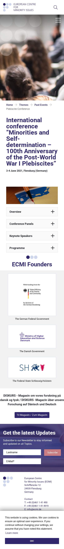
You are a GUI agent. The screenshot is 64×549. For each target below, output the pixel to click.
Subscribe (52, 452)
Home (9, 104)
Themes (23, 104)
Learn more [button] (11, 533)
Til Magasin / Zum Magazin (32, 414)
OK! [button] (32, 541)
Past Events (41, 104)
